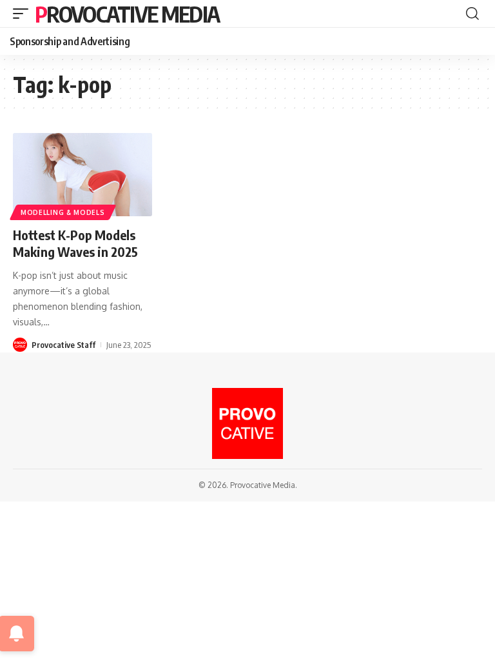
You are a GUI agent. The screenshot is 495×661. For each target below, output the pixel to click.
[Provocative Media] (247, 423)
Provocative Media (127, 13)
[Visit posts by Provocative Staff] (20, 345)
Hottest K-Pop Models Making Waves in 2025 (75, 243)
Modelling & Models (63, 212)
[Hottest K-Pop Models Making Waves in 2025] (82, 175)
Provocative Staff (63, 345)
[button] (24, 13)
